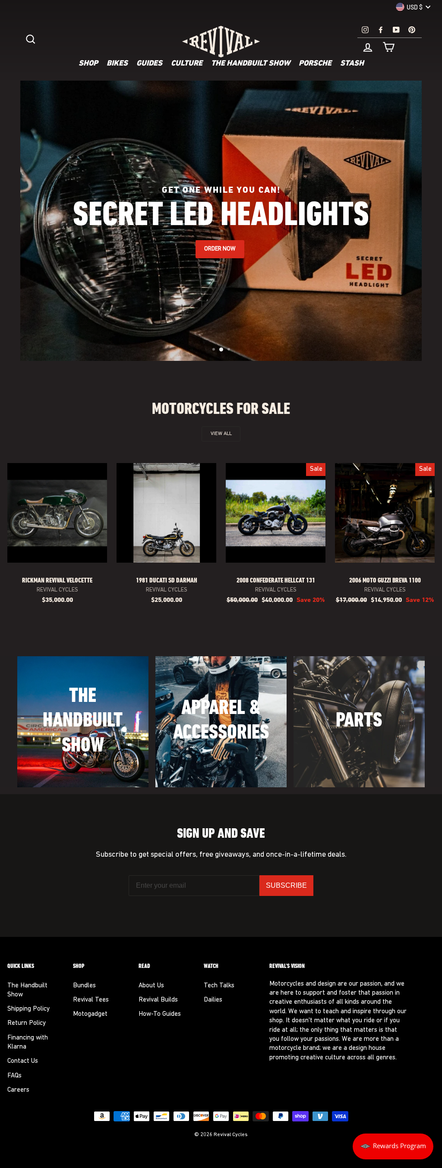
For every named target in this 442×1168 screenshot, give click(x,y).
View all (221, 433)
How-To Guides (160, 1014)
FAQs (14, 1076)
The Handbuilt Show (250, 64)
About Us (151, 986)
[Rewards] (393, 1146)
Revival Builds (158, 1000)
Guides (149, 64)
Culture (186, 64)
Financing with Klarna (27, 1042)
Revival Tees (91, 1000)
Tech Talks (219, 986)
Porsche (315, 64)
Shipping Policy (28, 1009)
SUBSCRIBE (286, 885)
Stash (352, 64)
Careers (18, 1090)
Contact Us (22, 1061)
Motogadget (90, 1014)
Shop (88, 64)
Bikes (117, 64)
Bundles (84, 986)
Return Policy (26, 1023)
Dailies (213, 1000)
